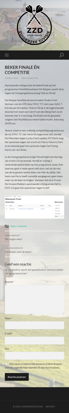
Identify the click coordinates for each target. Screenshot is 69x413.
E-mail (9, 333)
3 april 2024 (11, 78)
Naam (9, 318)
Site (7, 348)
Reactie (9, 281)
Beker (13, 226)
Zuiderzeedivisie (32, 406)
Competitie (22, 226)
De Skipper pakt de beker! (18, 250)
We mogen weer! (14, 238)
